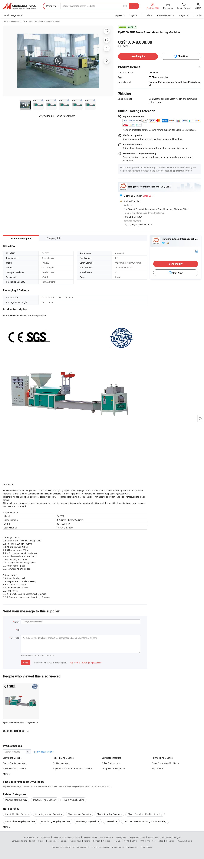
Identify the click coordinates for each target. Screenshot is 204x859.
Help (148, 15)
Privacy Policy (146, 847)
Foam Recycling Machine (87, 821)
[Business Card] (196, 251)
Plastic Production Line (73, 799)
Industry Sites (121, 837)
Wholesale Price (106, 837)
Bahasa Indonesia (185, 841)
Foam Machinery (53, 21)
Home (5, 21)
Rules (199, 15)
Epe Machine (111, 821)
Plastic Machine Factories (17, 814)
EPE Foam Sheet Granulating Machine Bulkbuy (145, 821)
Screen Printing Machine (14, 763)
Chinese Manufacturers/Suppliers (66, 837)
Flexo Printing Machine (63, 757)
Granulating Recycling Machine (55, 821)
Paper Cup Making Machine (164, 763)
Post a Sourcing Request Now (86, 662)
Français (63, 841)
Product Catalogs (45, 751)
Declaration (133, 847)
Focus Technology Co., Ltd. (82, 847)
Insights (177, 837)
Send (25, 662)
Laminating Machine (111, 757)
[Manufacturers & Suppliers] (19, 6)
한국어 (126, 841)
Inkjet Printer (157, 768)
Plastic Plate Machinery (16, 799)
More (5, 826)
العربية (117, 841)
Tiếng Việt (170, 841)
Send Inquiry (138, 56)
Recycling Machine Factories (48, 814)
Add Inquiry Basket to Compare (58, 116)
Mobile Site (166, 837)
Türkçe (160, 841)
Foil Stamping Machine (162, 757)
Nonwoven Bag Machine (14, 768)
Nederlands (107, 841)
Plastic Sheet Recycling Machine (20, 821)
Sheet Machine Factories (79, 814)
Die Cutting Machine (12, 757)
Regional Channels (137, 837)
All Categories (13, 15)
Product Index (153, 837)
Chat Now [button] (183, 56)
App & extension (164, 15)
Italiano (87, 841)
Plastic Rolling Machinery (44, 799)
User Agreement (118, 847)
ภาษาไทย (151, 841)
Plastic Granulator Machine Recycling (145, 814)
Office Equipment (110, 763)
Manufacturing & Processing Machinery (27, 21)
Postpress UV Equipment (113, 768)
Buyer (132, 15)
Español (41, 841)
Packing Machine (60, 763)
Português (52, 841)
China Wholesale (90, 837)
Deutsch (96, 841)
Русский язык (75, 841)
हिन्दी (142, 841)
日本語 (134, 841)
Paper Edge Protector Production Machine (72, 768)
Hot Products (28, 837)
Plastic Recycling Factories (109, 814)
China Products (43, 837)
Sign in (198, 7)
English (32, 841)
